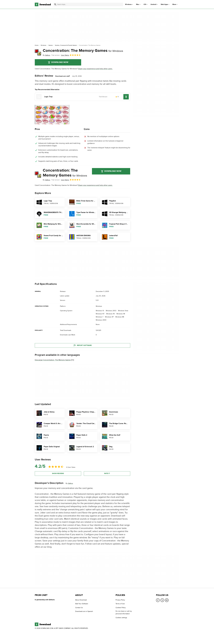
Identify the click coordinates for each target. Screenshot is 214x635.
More (174, 4)
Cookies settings (121, 618)
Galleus (70, 483)
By (46, 55)
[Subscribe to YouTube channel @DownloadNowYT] (167, 600)
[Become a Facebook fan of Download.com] (158, 600)
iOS (145, 4)
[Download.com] (43, 4)
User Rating (65, 55)
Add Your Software (81, 604)
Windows (128, 4)
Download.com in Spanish (84, 611)
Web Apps (164, 4)
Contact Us (79, 608)
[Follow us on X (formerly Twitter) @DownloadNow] (162, 600)
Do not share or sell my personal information (124, 612)
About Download (81, 600)
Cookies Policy (121, 608)
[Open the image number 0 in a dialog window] (52, 114)
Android (153, 4)
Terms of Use (120, 604)
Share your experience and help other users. (95, 69)
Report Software (84, 345)
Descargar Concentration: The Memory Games (53, 360)
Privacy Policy (120, 600)
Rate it (107, 473)
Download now (59, 62)
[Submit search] (55, 4)
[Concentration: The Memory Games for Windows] (38, 52)
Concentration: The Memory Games (83, 50)
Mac (137, 4)
